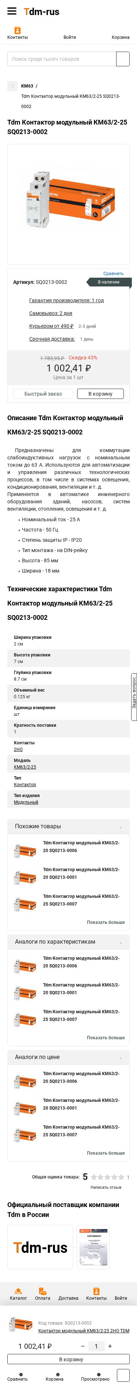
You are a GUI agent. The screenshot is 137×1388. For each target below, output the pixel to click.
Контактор (25, 784)
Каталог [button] (18, 1298)
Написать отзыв (106, 1187)
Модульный (26, 802)
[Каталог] (11, 11)
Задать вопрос (134, 693)
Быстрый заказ (43, 394)
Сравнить (17, 1379)
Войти (70, 37)
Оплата (42, 1298)
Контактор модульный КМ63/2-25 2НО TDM (83, 1330)
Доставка (68, 1298)
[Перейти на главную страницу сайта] (55, 11)
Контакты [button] (17, 37)
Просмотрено (95, 1379)
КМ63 (27, 86)
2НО (18, 749)
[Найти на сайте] (123, 59)
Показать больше (106, 922)
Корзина (121, 37)
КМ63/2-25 (25, 767)
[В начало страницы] (123, 1375)
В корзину (100, 394)
